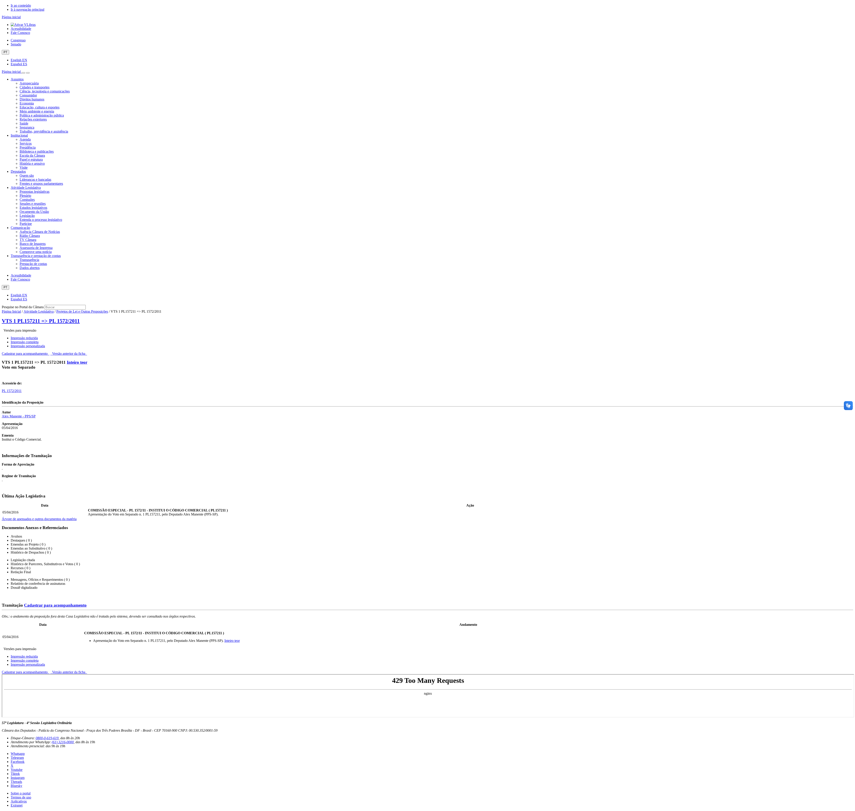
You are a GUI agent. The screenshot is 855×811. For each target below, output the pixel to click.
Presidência (28, 147)
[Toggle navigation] (23, 73)
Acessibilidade (21, 29)
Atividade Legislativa (26, 187)
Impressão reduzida (24, 338)
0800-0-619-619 (47, 738)
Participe (26, 224)
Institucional (19, 135)
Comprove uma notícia (36, 252)
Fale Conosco (20, 33)
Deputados (18, 171)
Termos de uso (21, 797)
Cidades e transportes (34, 87)
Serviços (26, 143)
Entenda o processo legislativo (41, 220)
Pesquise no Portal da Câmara (23, 307)
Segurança (27, 127)
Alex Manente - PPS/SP (19, 416)
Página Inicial (11, 311)
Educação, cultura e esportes (39, 107)
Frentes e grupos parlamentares (41, 183)
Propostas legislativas (34, 191)
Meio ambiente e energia (37, 111)
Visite (24, 167)
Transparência (29, 260)
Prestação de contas (33, 264)
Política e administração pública (42, 115)
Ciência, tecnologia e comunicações (45, 91)
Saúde (24, 123)
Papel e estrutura (31, 159)
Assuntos (17, 79)
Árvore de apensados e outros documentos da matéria (39, 519)
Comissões (27, 199)
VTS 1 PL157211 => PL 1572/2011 (41, 321)
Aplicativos (19, 801)
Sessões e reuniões (33, 203)
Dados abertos (30, 268)
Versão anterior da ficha (68, 353)
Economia (27, 103)
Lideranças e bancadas (35, 179)
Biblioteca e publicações (37, 151)
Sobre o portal (21, 793)
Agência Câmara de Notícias (40, 232)
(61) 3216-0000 (63, 742)
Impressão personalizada (28, 346)
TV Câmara (28, 240)
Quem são (27, 175)
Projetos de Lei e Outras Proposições (82, 311)
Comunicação (20, 228)
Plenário (25, 195)
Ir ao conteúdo (21, 5)
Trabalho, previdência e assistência (44, 131)
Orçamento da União (34, 212)
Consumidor (28, 95)
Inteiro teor (77, 362)
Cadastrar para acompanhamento (25, 353)
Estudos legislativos (33, 207)
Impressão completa (25, 342)
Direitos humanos (32, 99)
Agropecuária (29, 83)
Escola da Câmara (32, 155)
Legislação (27, 216)
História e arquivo (32, 163)
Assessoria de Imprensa (36, 248)
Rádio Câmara (30, 236)
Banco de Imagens (33, 244)
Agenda (25, 139)
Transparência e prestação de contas (36, 256)
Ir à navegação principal (27, 9)
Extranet (16, 805)
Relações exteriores (33, 119)
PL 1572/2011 (12, 391)
